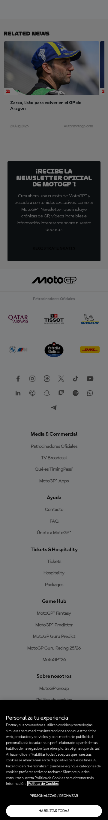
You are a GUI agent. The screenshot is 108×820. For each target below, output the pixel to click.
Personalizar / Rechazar (54, 796)
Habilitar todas (54, 811)
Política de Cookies (43, 784)
